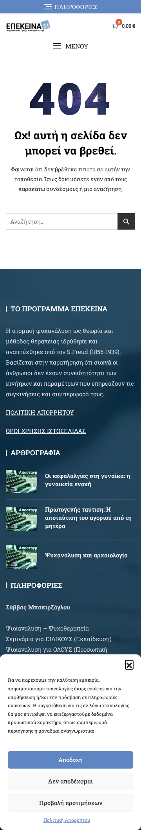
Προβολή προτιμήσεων (70, 803)
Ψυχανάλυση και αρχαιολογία (86, 555)
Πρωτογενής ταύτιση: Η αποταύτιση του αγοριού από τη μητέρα (88, 517)
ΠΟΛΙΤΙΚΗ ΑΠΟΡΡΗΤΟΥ (40, 412)
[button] (129, 664)
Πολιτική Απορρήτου (66, 820)
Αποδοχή (70, 760)
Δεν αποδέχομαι (70, 781)
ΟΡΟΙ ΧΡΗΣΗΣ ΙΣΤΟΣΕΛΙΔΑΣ (46, 431)
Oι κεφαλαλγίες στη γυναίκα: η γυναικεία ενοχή (87, 480)
